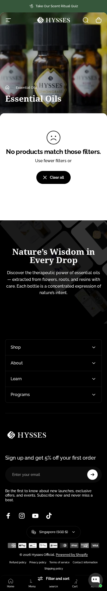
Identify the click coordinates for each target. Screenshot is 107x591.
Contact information (85, 562)
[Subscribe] (92, 474)
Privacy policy (37, 562)
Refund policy (17, 562)
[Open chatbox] (95, 580)
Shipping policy (53, 568)
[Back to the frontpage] (7, 87)
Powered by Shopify (72, 555)
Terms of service (59, 562)
